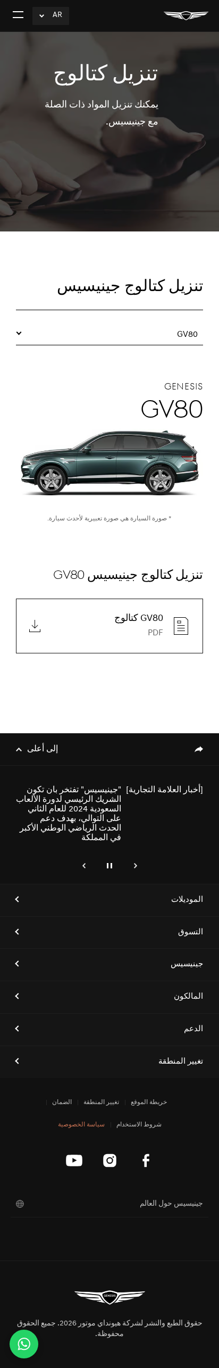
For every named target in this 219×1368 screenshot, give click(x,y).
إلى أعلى (42, 749)
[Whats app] (24, 1344)
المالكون (188, 997)
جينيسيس (187, 964)
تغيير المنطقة (180, 1062)
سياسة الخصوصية (81, 1125)
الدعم (193, 1029)
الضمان (62, 1102)
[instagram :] (110, 1160)
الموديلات (187, 900)
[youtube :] (74, 1160)
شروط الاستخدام (139, 1125)
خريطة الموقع (149, 1102)
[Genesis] (186, 15)
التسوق (190, 932)
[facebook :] (145, 1160)
